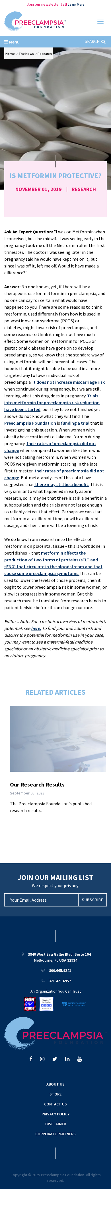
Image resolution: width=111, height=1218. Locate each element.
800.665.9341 (60, 970)
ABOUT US (55, 1084)
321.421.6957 (60, 980)
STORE (55, 1094)
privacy (71, 885)
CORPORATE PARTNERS (55, 1133)
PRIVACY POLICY (55, 1114)
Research (45, 53)
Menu (14, 42)
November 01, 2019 (38, 189)
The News (26, 53)
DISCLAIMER (55, 1123)
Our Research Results (37, 784)
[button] (17, 853)
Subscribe (92, 899)
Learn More (76, 4)
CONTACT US (55, 1104)
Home (10, 53)
